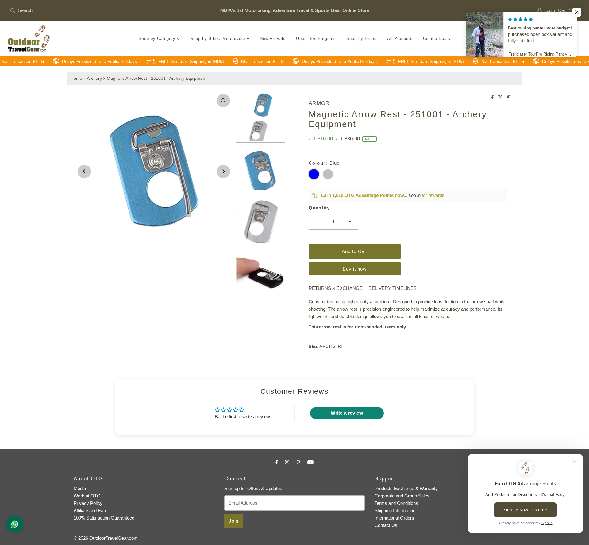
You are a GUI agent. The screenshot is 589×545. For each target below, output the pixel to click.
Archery (94, 78)
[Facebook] (276, 462)
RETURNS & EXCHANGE (336, 288)
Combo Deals (436, 38)
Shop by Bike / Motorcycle (218, 38)
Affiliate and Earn (90, 510)
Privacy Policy (88, 503)
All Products (400, 38)
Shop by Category (158, 38)
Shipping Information (395, 510)
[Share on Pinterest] (508, 97)
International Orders (394, 517)
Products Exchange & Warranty (406, 488)
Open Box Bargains (316, 38)
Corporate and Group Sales (402, 495)
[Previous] (84, 171)
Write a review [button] (347, 413)
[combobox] (101, 10)
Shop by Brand (361, 38)
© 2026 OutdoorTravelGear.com (106, 538)
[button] (576, 12)
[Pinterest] (298, 462)
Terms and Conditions (396, 503)
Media (80, 488)
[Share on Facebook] (493, 97)
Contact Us (386, 525)
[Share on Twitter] (501, 97)
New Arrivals (273, 38)
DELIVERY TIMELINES (392, 288)
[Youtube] (310, 462)
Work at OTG (87, 495)
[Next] (223, 171)
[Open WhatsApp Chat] (14, 524)
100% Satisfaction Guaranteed (104, 517)
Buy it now (355, 268)
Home (76, 78)
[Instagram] (287, 462)
